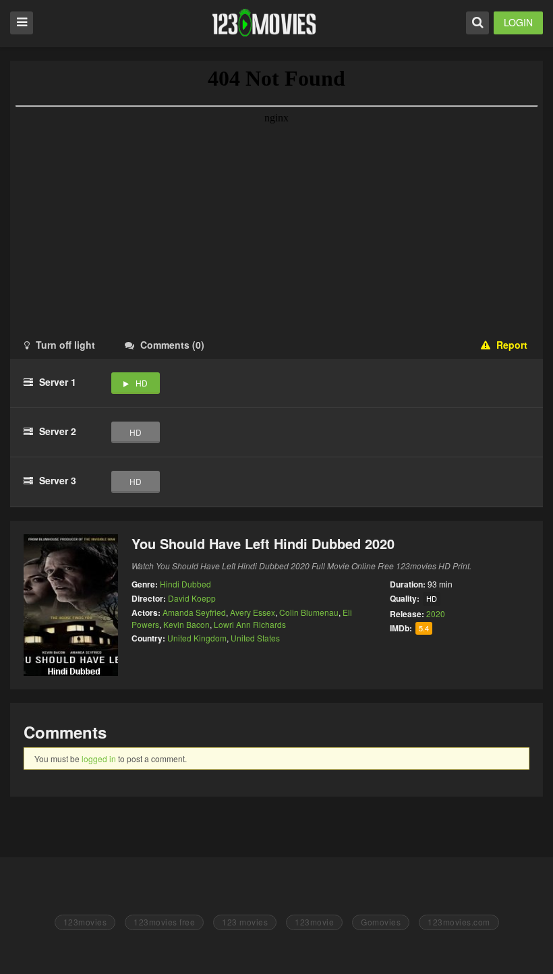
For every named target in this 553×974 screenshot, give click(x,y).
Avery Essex (252, 612)
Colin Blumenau (309, 612)
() (172, 344)
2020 (435, 613)
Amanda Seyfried (194, 612)
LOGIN (518, 22)
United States (255, 637)
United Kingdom (197, 637)
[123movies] (264, 22)
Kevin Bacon (186, 624)
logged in (99, 758)
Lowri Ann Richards (250, 624)
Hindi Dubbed (185, 584)
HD (142, 383)
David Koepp (192, 598)
